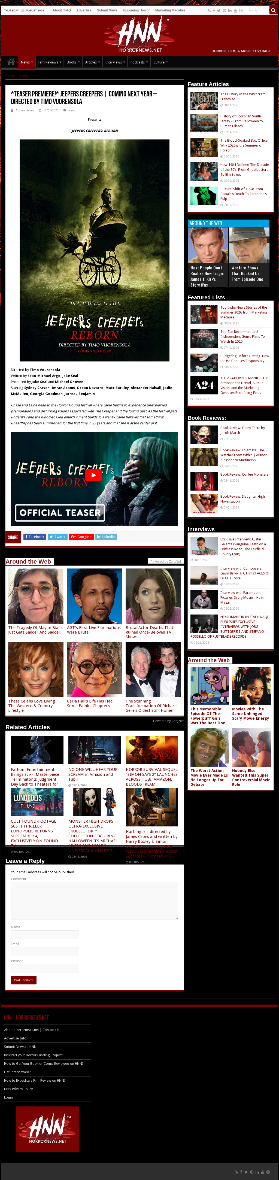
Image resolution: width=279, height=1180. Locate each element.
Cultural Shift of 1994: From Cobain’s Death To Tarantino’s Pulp (243, 194)
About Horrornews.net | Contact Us (31, 1030)
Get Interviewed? (17, 1072)
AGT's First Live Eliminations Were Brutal (94, 630)
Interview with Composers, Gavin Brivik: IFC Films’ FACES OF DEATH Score (245, 573)
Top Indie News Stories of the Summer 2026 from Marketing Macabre (243, 312)
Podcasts (138, 62)
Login (8, 1097)
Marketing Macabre (170, 10)
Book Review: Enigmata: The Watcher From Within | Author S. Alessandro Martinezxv (245, 455)
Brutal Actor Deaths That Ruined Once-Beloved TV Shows (149, 632)
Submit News (107, 10)
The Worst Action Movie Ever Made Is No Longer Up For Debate (209, 777)
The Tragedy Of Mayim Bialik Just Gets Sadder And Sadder (35, 630)
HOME (11, 61)
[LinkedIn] (230, 10)
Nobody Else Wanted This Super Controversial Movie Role (251, 777)
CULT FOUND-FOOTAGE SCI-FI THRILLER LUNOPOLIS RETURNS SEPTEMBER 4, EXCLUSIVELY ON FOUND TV (34, 833)
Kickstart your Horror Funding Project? (33, 1055)
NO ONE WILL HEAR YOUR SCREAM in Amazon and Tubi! (92, 774)
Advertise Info (15, 1038)
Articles (91, 62)
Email (15, 944)
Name (15, 927)
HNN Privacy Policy (18, 1089)
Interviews (113, 62)
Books (72, 62)
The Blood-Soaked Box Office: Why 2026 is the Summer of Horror (244, 145)
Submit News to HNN (20, 1047)
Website (17, 961)
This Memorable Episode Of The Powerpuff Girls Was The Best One (207, 716)
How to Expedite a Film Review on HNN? (35, 1080)
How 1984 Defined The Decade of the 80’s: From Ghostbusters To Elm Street (244, 170)
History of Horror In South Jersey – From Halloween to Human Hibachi (241, 121)
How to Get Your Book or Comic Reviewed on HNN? (44, 1064)
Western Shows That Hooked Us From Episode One (247, 273)
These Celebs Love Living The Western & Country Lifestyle (31, 706)
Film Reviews (48, 62)
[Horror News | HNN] (139, 34)
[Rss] (209, 10)
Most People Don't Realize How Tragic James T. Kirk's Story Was (207, 276)
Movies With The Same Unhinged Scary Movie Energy (250, 713)
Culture (159, 62)
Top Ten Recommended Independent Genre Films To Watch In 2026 (242, 336)
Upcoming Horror (136, 10)
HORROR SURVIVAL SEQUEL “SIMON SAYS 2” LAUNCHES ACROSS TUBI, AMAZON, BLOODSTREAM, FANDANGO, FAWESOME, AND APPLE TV (152, 781)
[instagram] (241, 10)
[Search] (273, 10)
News (25, 62)
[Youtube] (235, 10)
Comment (18, 879)
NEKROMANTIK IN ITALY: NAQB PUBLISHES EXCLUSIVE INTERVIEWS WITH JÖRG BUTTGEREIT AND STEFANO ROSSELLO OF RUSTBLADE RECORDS (229, 626)
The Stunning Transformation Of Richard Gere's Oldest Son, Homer (151, 706)
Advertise (84, 10)
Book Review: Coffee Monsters (244, 474)
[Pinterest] (224, 10)
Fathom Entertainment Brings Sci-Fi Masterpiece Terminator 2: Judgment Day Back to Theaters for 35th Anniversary (35, 779)
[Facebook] (214, 10)
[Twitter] (219, 10)
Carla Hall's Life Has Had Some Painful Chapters (90, 703)
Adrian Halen (25, 110)
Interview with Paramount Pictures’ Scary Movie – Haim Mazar (242, 597)
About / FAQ (62, 10)
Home (10, 76)
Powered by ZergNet (168, 721)
